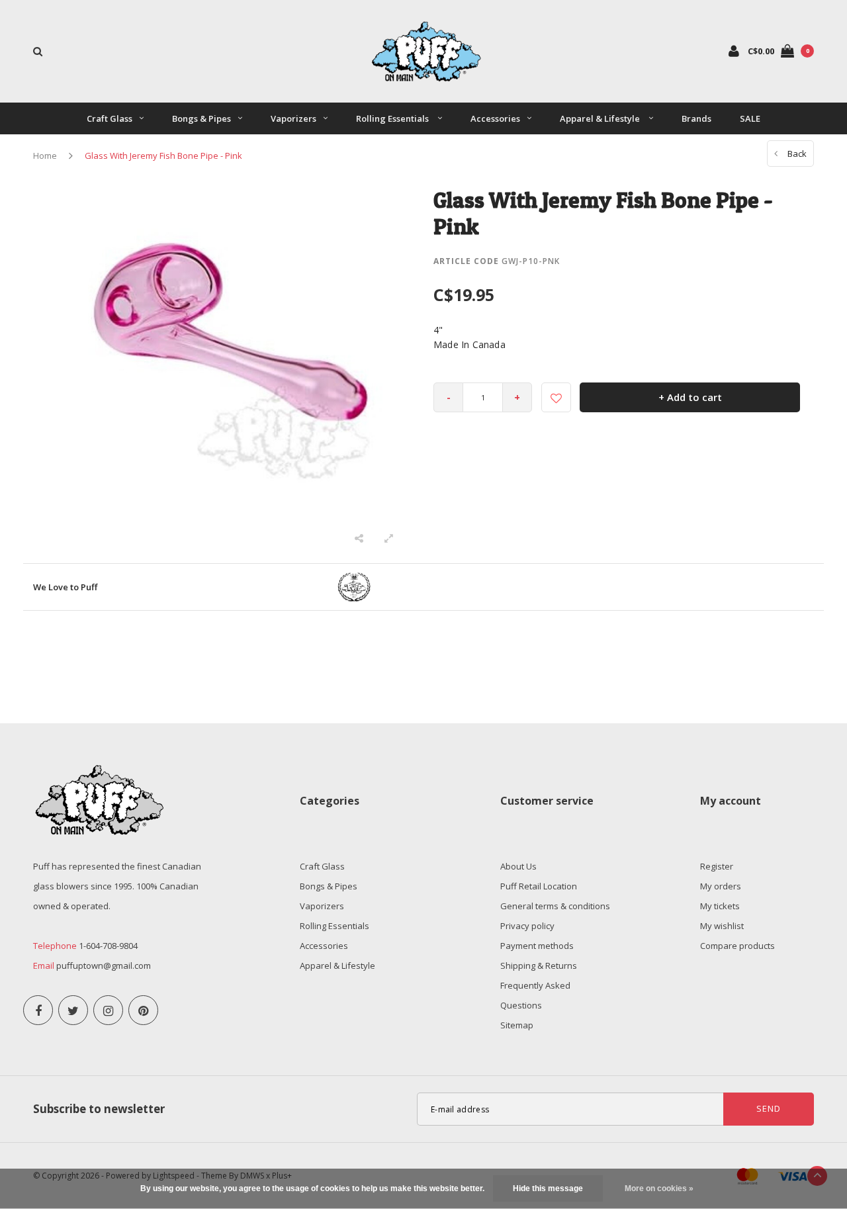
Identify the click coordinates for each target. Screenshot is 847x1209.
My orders (720, 886)
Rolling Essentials (393, 118)
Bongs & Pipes (201, 118)
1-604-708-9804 (108, 946)
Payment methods (537, 946)
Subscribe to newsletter (99, 1108)
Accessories (495, 118)
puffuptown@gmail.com (103, 965)
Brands (696, 118)
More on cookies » (659, 1188)
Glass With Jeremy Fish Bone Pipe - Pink (163, 155)
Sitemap (516, 1025)
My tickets (720, 906)
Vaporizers (293, 118)
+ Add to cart (690, 397)
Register (716, 866)
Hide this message (548, 1188)
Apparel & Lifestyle (601, 118)
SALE (750, 118)
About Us (518, 866)
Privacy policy (527, 926)
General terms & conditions (555, 906)
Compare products (737, 946)
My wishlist (722, 926)
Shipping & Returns (538, 965)
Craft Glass (109, 118)
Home (45, 155)
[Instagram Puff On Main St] (108, 1010)
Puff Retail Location (538, 886)
